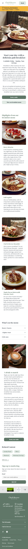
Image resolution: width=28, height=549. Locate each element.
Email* (4, 474)
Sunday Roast (7, 451)
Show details (19, 292)
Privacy (19, 540)
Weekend (6, 455)
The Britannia (6, 522)
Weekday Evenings (18, 455)
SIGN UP (14, 482)
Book (22, 3)
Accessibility (5, 540)
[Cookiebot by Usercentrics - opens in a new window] (19, 245)
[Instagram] (7, 532)
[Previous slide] (3, 489)
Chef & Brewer (6, 527)
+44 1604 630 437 (8, 506)
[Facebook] (3, 532)
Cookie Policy (13, 540)
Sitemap (4, 543)
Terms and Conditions (7, 546)
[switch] (24, 276)
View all (4, 459)
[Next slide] (24, 489)
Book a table (14, 97)
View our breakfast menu (14, 102)
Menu (17, 451)
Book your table (14, 439)
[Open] (3, 3)
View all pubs (11, 543)
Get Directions (19, 516)
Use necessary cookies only (14, 302)
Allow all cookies (14, 297)
